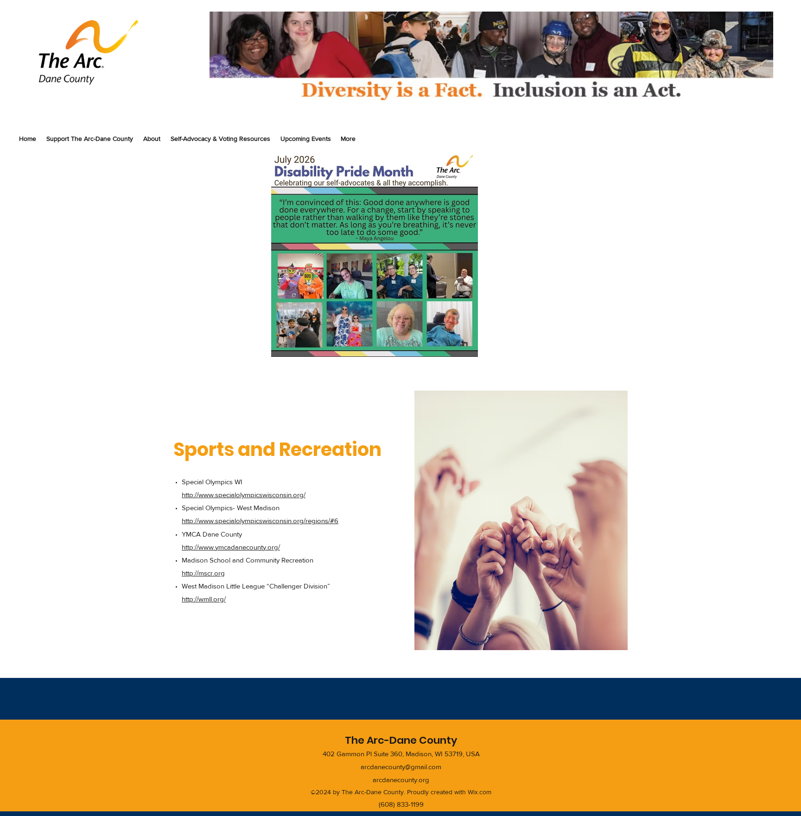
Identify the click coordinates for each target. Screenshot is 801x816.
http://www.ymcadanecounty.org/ (231, 547)
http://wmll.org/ (204, 599)
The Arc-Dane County (401, 740)
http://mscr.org (203, 573)
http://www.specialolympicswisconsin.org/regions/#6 (260, 521)
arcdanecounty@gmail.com (401, 767)
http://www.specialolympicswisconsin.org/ (243, 495)
